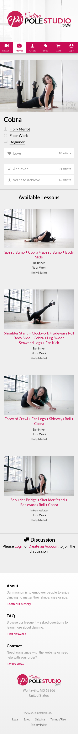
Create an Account (43, 546)
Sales (27, 719)
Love (42, 153)
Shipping (40, 719)
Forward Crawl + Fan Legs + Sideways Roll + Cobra (39, 421)
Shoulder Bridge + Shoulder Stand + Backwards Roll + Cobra (39, 502)
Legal (15, 719)
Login (19, 546)
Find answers (16, 634)
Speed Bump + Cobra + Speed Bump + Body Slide (39, 254)
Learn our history (19, 604)
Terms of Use (58, 719)
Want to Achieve (42, 180)
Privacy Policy (39, 724)
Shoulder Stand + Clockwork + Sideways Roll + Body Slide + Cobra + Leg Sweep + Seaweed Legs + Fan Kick (39, 338)
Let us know (15, 664)
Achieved (42, 169)
